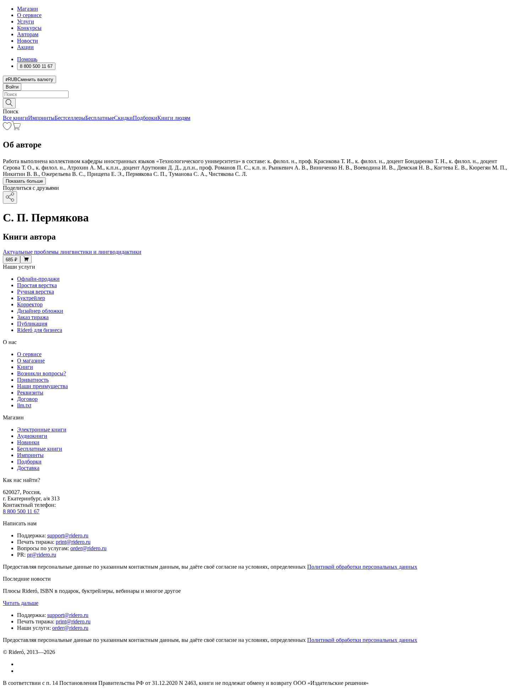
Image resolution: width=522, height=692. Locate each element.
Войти (12, 87)
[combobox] (261, 94)
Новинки (28, 442)
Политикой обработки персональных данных (362, 567)
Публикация (32, 324)
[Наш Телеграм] (20, 671)
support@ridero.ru (67, 535)
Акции (25, 47)
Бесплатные (99, 118)
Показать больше (24, 181)
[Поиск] (9, 103)
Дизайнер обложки (40, 311)
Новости (27, 41)
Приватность (33, 380)
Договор (27, 399)
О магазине (31, 361)
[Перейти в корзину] (16, 128)
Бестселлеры (70, 118)
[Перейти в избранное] (7, 128)
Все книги (15, 118)
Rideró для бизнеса (39, 330)
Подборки (145, 118)
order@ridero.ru (88, 548)
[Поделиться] (10, 197)
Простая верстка (37, 285)
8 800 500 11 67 (21, 511)
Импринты (41, 118)
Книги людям (173, 118)
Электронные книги (41, 430)
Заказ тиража (33, 317)
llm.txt (24, 405)
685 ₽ (11, 259)
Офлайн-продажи (38, 279)
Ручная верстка (35, 292)
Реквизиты (30, 393)
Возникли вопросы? (41, 373)
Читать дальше (20, 603)
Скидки (123, 118)
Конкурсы (29, 28)
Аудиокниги (32, 436)
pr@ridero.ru (41, 555)
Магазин (27, 9)
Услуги (25, 21)
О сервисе (29, 15)
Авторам (27, 34)
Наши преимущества (42, 386)
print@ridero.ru (73, 542)
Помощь (27, 59)
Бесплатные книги (39, 449)
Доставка (28, 468)
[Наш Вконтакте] (21, 664)
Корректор (30, 304)
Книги (25, 367)
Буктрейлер (31, 298)
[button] (261, 103)
